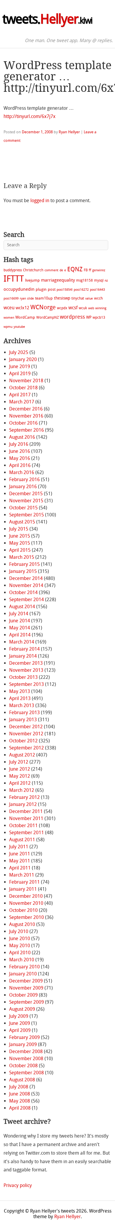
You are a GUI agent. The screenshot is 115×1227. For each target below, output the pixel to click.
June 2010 (19, 938)
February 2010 (24, 967)
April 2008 (20, 1108)
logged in (39, 200)
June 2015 (19, 536)
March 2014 (21, 642)
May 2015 (19, 543)
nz (106, 280)
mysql (99, 280)
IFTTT (14, 279)
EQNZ (75, 269)
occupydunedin (19, 289)
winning (100, 308)
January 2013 (23, 719)
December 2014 (26, 578)
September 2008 (26, 1072)
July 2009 (18, 1016)
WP (88, 317)
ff (90, 270)
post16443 (97, 290)
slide (30, 298)
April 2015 (20, 550)
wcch (98, 298)
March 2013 (21, 705)
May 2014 (19, 628)
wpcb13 (99, 317)
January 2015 (23, 571)
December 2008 (26, 1051)
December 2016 (26, 409)
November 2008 (26, 1058)
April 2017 (20, 395)
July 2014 (18, 613)
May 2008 (19, 1101)
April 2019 (20, 373)
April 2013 (20, 698)
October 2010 (23, 910)
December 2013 (26, 663)
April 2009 (20, 1030)
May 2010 (19, 945)
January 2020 (23, 359)
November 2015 (26, 500)
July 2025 (18, 352)
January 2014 (23, 656)
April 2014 (20, 635)
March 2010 (21, 959)
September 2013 (26, 684)
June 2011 (19, 854)
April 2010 (20, 952)
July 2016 (18, 444)
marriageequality (58, 280)
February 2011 (24, 882)
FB (86, 270)
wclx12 (22, 307)
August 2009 (22, 1009)
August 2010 (22, 924)
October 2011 (23, 825)
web (91, 308)
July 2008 (18, 1087)
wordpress (72, 317)
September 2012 (26, 748)
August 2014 (22, 606)
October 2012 (23, 741)
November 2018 (26, 380)
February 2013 (24, 712)
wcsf (73, 307)
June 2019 (19, 366)
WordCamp (25, 317)
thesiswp (62, 298)
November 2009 (26, 988)
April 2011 (20, 868)
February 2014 (24, 649)
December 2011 (26, 811)
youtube (19, 327)
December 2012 (26, 726)
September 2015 (26, 515)
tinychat (77, 298)
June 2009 (19, 1023)
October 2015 (23, 508)
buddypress (13, 270)
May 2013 (19, 691)
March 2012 (21, 790)
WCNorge (43, 307)
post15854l (65, 290)
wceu (9, 307)
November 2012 (26, 733)
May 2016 (19, 458)
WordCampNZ (47, 317)
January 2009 (23, 1044)
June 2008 (19, 1094)
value (89, 298)
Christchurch (33, 270)
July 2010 (18, 931)
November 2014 (26, 585)
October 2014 (23, 592)
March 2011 (21, 875)
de (61, 270)
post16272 (81, 290)
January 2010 (23, 974)
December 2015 (26, 493)
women (9, 318)
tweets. (47, 19)
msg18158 (84, 280)
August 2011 (22, 839)
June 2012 (19, 769)
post (51, 289)
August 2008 (22, 1080)
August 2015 (22, 522)
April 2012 (20, 783)
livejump (32, 280)
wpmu (8, 327)
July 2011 (18, 846)
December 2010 (26, 896)
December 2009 (26, 981)
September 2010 (26, 917)
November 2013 (26, 670)
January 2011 (23, 889)
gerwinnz (98, 270)
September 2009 (26, 1002)
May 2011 (19, 861)
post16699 (11, 298)
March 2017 (21, 402)
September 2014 (26, 599)
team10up (44, 298)
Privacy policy (18, 1185)
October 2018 (23, 387)
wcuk (83, 308)
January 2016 (23, 486)
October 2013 (23, 677)
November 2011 (26, 818)
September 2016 (26, 430)
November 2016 (26, 416)
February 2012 (24, 797)
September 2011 (26, 832)
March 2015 (21, 557)
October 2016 (23, 423)
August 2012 (22, 755)
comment (51, 270)
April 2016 (20, 465)
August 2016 (22, 437)
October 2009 (23, 995)
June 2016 (19, 451)
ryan (23, 298)
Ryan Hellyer (69, 132)
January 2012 (23, 804)
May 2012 (19, 776)
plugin (41, 289)
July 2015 (18, 529)
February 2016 (24, 479)
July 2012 (18, 762)
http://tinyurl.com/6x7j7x (29, 116)
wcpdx (62, 308)
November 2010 (26, 903)
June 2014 (19, 621)
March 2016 (21, 472)
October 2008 (23, 1065)
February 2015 (24, 564)
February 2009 (24, 1037)
